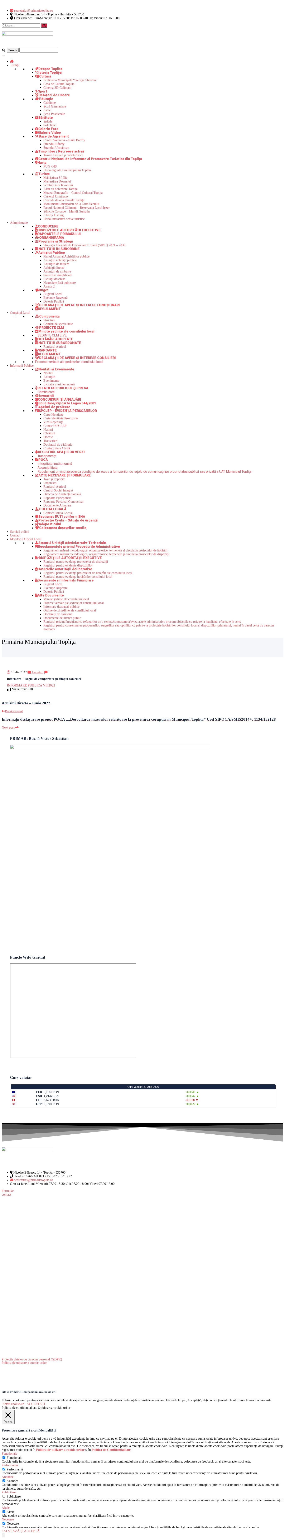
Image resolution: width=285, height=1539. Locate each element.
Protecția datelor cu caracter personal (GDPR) (32, 1359)
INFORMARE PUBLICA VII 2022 (31, 685)
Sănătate (45, 117)
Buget (44, 290)
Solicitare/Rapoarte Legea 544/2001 (67, 403)
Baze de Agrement (54, 136)
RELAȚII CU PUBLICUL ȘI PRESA (63, 388)
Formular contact (8, 1192)
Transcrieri (50, 441)
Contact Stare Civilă (56, 448)
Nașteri (48, 429)
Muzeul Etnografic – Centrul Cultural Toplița (73, 192)
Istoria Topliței (50, 72)
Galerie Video (50, 132)
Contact (15, 535)
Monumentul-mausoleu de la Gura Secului (71, 204)
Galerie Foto (48, 129)
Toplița (14, 65)
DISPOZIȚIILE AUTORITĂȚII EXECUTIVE (69, 230)
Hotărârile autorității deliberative (65, 569)
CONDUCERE (48, 226)
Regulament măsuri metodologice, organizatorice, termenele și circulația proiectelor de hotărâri (105, 550)
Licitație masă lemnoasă (59, 384)
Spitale (47, 121)
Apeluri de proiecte (54, 407)
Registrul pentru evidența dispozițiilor (68, 565)
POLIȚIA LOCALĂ (52, 509)
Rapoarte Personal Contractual (63, 501)
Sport (42, 91)
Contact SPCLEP (55, 426)
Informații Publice (22, 365)
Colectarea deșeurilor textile (62, 528)
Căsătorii (49, 433)
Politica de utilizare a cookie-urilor (24, 1362)
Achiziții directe (53, 267)
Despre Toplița (50, 69)
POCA (43, 459)
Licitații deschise (54, 279)
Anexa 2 (49, 286)
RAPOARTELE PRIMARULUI (59, 234)
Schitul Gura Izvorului (58, 185)
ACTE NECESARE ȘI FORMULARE (64, 475)
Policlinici (50, 125)
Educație (46, 99)
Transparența (47, 456)
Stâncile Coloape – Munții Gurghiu (66, 211)
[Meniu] (3, 55)
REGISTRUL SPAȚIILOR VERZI (61, 452)
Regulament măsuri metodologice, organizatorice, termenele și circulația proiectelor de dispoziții (106, 554)
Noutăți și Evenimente (56, 369)
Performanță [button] (10, 1465)
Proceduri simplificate (57, 275)
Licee (47, 110)
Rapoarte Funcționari (57, 498)
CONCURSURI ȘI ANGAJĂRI (59, 399)
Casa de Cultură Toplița (58, 84)
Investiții (46, 396)
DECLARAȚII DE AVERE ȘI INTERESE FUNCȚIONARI (79, 305)
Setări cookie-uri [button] (13, 1404)
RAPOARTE (48, 350)
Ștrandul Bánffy (53, 144)
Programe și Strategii (55, 241)
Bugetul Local (52, 294)
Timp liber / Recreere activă (61, 151)
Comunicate (46, 392)
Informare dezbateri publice (61, 606)
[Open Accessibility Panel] (3, 1535)
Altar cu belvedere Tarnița (60, 189)
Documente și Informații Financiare (66, 580)
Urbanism (49, 483)
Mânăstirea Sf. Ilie (55, 177)
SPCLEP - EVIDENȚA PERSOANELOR (68, 411)
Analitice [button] (8, 1477)
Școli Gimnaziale (54, 106)
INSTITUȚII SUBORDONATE (59, 343)
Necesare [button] (8, 1519)
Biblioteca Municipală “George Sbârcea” (70, 80)
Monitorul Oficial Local (25, 539)
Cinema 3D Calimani (57, 87)
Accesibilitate (48, 468)
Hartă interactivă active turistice (64, 219)
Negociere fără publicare (59, 282)
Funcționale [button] (9, 1453)
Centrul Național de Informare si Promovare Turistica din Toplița (90, 159)
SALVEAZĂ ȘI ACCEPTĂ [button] (21, 1531)
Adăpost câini (50, 524)
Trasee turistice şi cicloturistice (63, 155)
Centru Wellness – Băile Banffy (64, 140)
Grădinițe (49, 102)
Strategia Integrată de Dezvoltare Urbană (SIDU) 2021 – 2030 (84, 245)
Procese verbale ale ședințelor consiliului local (69, 362)
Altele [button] (6, 1507)
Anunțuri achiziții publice (60, 260)
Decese (48, 437)
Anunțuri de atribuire (57, 271)
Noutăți (48, 373)
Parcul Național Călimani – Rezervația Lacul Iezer (76, 207)
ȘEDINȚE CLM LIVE (52, 335)
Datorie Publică (53, 301)
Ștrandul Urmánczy (56, 147)
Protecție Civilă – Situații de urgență (68, 520)
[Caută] (44, 25)
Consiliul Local (20, 312)
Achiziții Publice (51, 252)
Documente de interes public (62, 618)
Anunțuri (49, 377)
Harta (42, 162)
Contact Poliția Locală (58, 513)
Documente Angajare (57, 505)
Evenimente (51, 380)
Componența (49, 316)
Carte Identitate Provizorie (60, 418)
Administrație (19, 222)
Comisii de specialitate (58, 324)
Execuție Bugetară (55, 297)
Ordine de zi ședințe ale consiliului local (69, 610)
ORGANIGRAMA (51, 237)
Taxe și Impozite (54, 479)
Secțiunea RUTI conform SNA (61, 516)
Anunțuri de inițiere (56, 264)
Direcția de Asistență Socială (62, 494)
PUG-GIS (50, 166)
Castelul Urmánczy (56, 196)
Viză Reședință (53, 422)
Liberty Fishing (53, 215)
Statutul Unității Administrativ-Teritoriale (72, 543)
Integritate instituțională (55, 464)
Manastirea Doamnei (57, 181)
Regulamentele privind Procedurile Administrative (79, 546)
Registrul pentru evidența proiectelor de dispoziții (75, 561)
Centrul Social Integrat (58, 490)
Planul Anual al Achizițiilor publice (66, 256)
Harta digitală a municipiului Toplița (67, 170)
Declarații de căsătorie (57, 444)
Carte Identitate (53, 414)
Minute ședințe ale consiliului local (66, 331)
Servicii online (19, 531)
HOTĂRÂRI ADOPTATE (55, 339)
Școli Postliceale (54, 114)
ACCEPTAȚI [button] (35, 1404)
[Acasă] (12, 61)
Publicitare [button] (9, 1492)
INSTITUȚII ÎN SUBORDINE (59, 249)
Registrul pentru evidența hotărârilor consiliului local (77, 576)
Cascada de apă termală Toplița (63, 200)
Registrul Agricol (54, 346)
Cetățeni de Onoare (54, 95)
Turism (44, 174)
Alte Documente (51, 595)
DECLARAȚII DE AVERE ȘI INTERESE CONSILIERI (77, 358)
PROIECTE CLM (51, 327)
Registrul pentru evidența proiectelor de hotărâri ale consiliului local (87, 573)
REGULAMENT (49, 309)
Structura (49, 320)
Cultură (45, 76)
